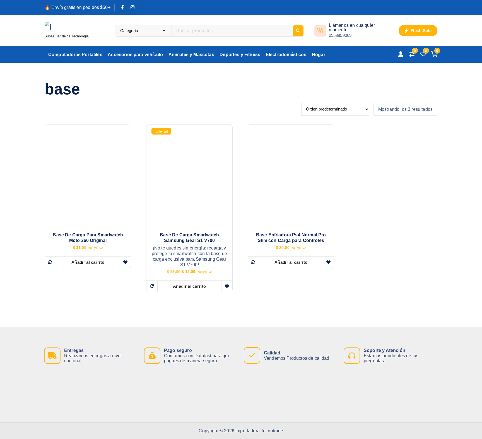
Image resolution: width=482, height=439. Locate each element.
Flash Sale (420, 30)
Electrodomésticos (286, 54)
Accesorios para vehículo (135, 54)
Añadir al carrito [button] (87, 262)
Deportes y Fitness (240, 54)
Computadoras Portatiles (75, 54)
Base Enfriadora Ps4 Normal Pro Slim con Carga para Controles (291, 237)
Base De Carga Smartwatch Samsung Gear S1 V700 (189, 237)
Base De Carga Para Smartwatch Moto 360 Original (88, 237)
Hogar (318, 54)
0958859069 (340, 35)
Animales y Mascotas (191, 54)
